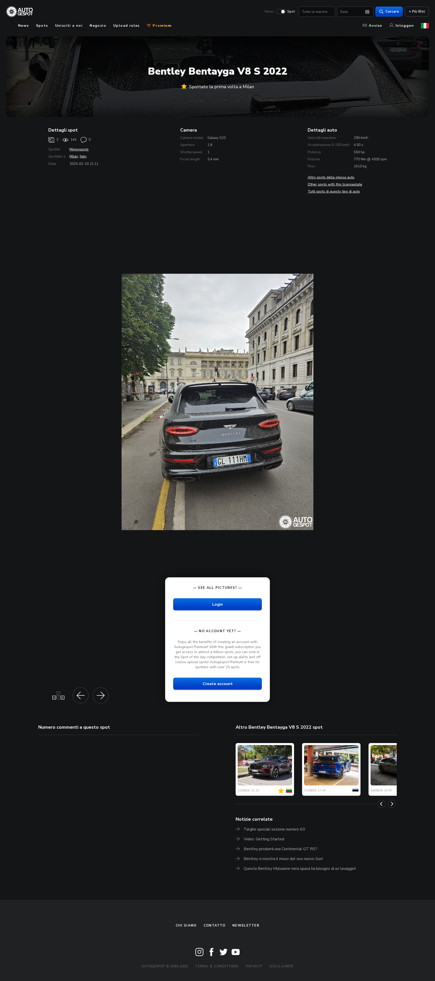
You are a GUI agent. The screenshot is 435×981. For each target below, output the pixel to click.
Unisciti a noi (69, 25)
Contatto (214, 925)
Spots (42, 25)
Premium (161, 25)
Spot (291, 11)
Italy (83, 156)
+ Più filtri (417, 11)
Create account (218, 684)
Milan (73, 156)
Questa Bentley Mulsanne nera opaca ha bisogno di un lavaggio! (300, 868)
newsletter (245, 925)
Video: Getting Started (264, 839)
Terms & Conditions (217, 966)
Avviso (375, 25)
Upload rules (126, 25)
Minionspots (79, 149)
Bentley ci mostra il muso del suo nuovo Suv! (283, 859)
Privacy (254, 966)
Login (217, 604)
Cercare (392, 11)
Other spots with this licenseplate (335, 184)
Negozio (98, 25)
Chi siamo (186, 925)
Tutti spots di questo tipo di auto (334, 191)
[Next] (392, 804)
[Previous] (382, 804)
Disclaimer (282, 966)
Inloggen (404, 25)
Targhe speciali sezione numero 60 (274, 829)
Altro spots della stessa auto (331, 177)
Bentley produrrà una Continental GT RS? (280, 849)
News (269, 11)
